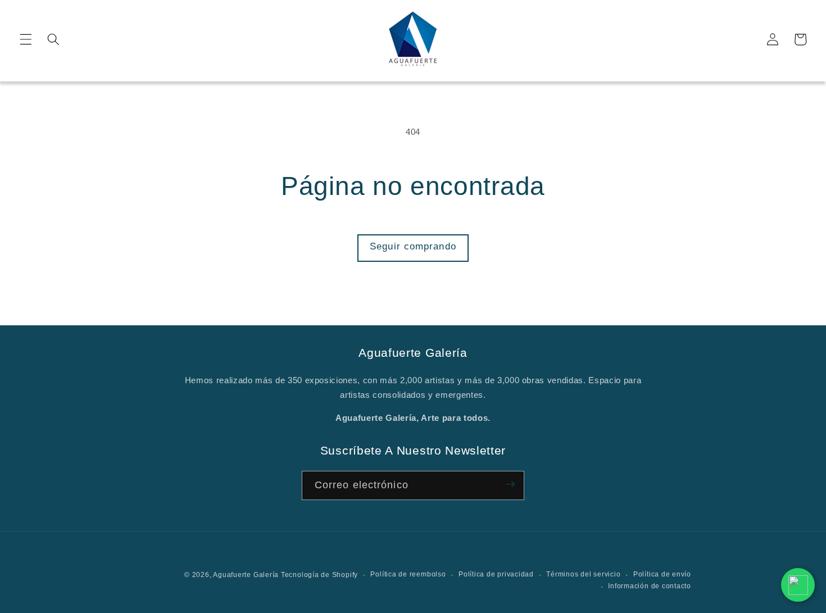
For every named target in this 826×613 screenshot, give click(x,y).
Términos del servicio (583, 574)
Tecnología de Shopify (319, 575)
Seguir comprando (413, 246)
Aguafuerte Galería (247, 575)
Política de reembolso (408, 574)
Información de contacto (649, 586)
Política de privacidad (496, 574)
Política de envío (662, 574)
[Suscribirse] (510, 485)
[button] (25, 39)
